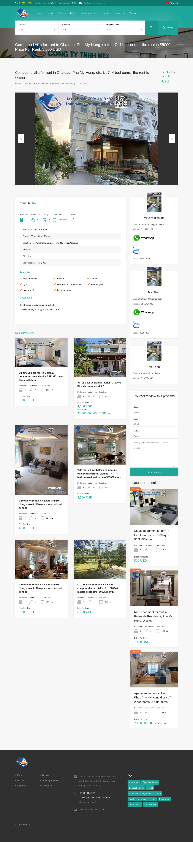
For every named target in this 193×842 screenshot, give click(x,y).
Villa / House (42, 83)
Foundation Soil (136, 788)
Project (73, 13)
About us (106, 13)
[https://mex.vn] (22, 16)
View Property (41, 361)
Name (135, 407)
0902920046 (147, 378)
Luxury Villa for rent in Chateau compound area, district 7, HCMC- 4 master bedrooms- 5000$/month (97, 588)
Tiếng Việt (173, 3)
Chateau (82, 83)
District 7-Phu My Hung (63, 83)
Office (158, 793)
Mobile (136, 431)
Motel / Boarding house (140, 793)
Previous (21, 138)
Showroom (164, 799)
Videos (132, 13)
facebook (56, 3)
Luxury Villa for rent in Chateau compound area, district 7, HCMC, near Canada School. (41, 376)
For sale (50, 13)
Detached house (150, 782)
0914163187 (147, 229)
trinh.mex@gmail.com (149, 373)
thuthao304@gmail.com (150, 299)
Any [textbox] (21, 29)
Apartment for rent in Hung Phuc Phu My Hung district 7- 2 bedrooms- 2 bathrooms (153, 697)
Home (39, 13)
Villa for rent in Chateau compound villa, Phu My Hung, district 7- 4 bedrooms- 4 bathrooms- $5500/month (99, 474)
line (49, 3)
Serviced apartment (138, 799)
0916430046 (147, 304)
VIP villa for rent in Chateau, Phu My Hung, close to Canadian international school (40, 504)
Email (135, 419)
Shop (153, 799)
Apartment (134, 782)
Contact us (120, 13)
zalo (44, 3)
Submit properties (89, 13)
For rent (62, 13)
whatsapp (37, 3)
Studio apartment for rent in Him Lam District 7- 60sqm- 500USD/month (151, 535)
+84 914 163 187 (25, 3)
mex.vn (26, 824)
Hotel (150, 788)
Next (172, 138)
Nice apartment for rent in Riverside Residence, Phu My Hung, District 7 (153, 616)
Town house (135, 804)
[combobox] (36, 29)
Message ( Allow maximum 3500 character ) (151, 443)
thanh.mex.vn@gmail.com (94, 3)
